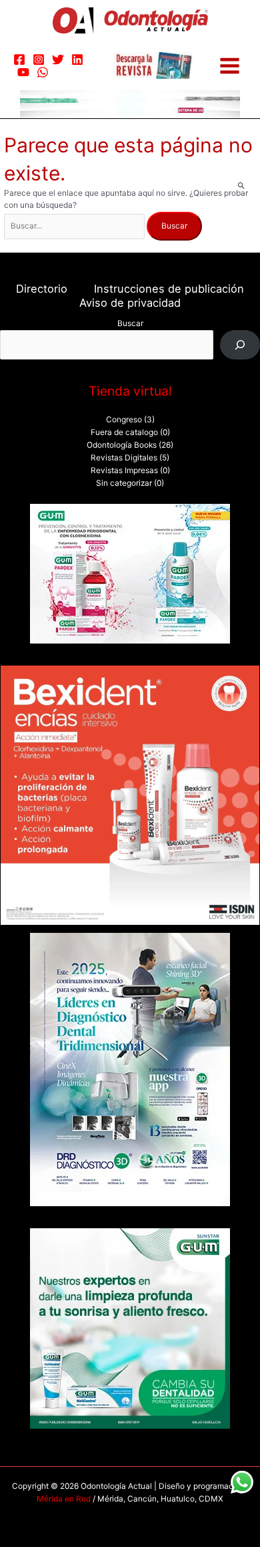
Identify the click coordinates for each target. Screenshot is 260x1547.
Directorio (41, 288)
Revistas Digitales (124, 457)
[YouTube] (23, 72)
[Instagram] (39, 59)
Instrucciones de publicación (169, 288)
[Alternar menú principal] (230, 66)
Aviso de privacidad (130, 302)
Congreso (124, 419)
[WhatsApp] (43, 72)
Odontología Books (122, 445)
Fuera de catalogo (124, 432)
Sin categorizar (124, 483)
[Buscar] (240, 345)
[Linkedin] (77, 59)
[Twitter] (58, 59)
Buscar (130, 323)
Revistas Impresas (124, 470)
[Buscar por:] (75, 226)
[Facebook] (19, 59)
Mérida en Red (64, 1499)
